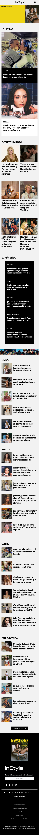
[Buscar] (35, 2)
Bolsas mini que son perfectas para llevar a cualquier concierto (23, 409)
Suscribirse (19, 778)
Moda (5, 359)
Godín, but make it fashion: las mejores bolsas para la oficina (22, 367)
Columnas (22, 796)
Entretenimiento (13, 314)
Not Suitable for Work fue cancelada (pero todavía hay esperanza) (9, 242)
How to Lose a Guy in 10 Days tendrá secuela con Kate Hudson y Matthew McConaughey (28, 243)
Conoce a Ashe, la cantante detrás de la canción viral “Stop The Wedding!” (28, 205)
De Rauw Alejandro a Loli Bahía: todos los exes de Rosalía (18, 75)
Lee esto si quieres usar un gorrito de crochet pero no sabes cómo (23, 423)
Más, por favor (19, 728)
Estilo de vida (10, 638)
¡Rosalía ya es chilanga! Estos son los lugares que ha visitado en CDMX (24, 607)
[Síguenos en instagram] (9, 785)
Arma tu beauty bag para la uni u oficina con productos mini (24, 485)
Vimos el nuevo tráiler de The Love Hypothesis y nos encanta (29, 168)
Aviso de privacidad (20, 804)
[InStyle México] (20, 2)
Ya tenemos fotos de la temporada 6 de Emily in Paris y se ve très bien (10, 204)
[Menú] (3, 2)
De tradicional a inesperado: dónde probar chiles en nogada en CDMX (24, 660)
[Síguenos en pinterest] (16, 785)
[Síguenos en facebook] (6, 785)
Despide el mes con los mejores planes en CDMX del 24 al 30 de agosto (24, 674)
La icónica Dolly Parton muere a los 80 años (23, 565)
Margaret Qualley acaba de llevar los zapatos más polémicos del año (24, 437)
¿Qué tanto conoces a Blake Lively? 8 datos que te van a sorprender (24, 579)
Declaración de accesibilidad (19, 819)
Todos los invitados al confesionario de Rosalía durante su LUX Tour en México (19, 335)
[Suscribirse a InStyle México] (19, 750)
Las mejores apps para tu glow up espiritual (24, 702)
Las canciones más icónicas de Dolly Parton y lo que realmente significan (10, 169)
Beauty (5, 121)
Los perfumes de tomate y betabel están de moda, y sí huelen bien (25, 513)
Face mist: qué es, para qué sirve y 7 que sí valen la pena (24, 527)
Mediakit (19, 812)
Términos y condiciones (19, 808)
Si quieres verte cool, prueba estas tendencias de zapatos (24, 381)
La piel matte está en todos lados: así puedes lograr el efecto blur (17, 287)
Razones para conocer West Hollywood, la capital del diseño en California (23, 716)
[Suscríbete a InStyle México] (19, 14)
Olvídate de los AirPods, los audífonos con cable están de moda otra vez (24, 646)
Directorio (19, 815)
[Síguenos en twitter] (13, 785)
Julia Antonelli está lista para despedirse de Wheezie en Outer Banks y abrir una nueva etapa (24, 621)
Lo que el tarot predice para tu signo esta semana (23, 688)
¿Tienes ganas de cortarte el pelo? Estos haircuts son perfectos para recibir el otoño (19, 304)
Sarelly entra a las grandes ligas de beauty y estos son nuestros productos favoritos (18, 127)
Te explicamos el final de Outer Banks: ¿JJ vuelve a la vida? (19, 319)
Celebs (5, 70)
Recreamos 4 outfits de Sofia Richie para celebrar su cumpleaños (25, 395)
